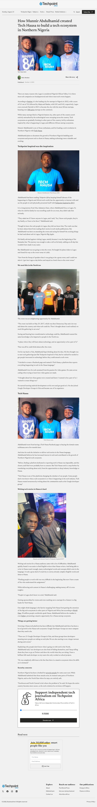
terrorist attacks (51, 673)
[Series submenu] (44, 11)
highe (23, 616)
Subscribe (87, 12)
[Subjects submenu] (38, 11)
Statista (29, 102)
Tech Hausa (38, 131)
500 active (31, 110)
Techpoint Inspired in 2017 (64, 203)
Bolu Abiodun (25, 77)
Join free (46, 766)
